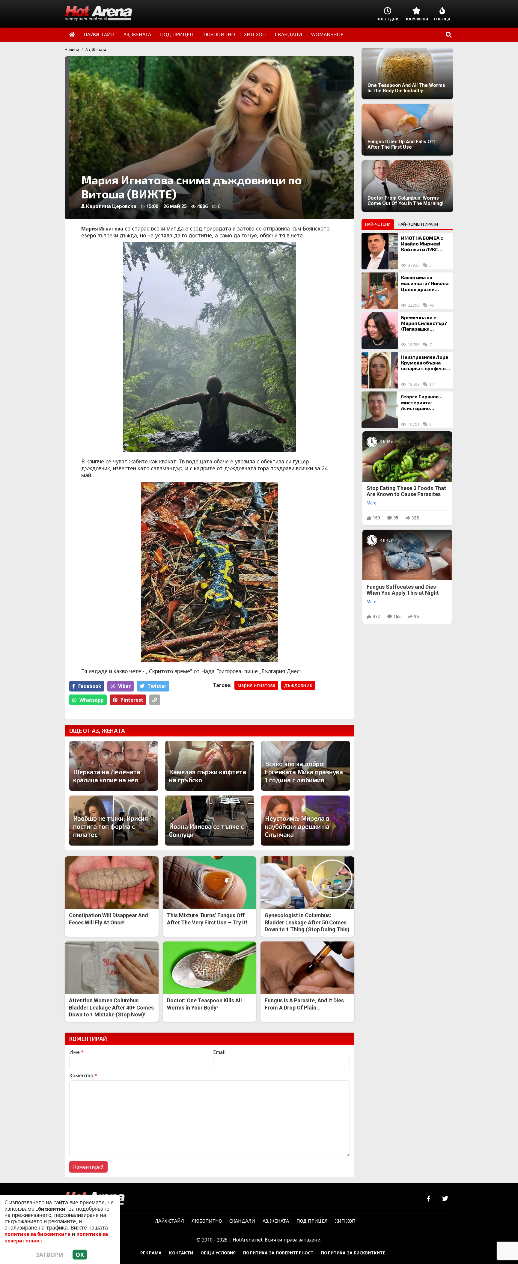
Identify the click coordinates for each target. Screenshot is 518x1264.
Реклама (151, 1253)
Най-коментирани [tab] (418, 224)
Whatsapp (91, 700)
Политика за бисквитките (353, 1253)
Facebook (89, 686)
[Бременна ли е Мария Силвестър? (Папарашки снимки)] (380, 330)
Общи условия (218, 1253)
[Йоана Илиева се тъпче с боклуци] (209, 820)
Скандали (242, 1221)
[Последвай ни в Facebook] (428, 1199)
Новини (72, 49)
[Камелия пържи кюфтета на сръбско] (209, 766)
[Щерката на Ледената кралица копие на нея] (113, 766)
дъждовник (298, 685)
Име (76, 1052)
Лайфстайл (169, 1221)
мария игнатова (256, 685)
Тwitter (156, 686)
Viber (124, 686)
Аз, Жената (95, 49)
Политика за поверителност (278, 1253)
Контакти (181, 1253)
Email (219, 1052)
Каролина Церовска (111, 206)
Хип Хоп (345, 1221)
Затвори (50, 1255)
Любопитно (207, 1221)
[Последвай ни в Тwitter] (445, 1199)
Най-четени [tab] (378, 224)
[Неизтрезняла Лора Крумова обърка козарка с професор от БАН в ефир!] (380, 370)
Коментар (83, 1075)
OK (80, 1255)
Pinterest (132, 700)
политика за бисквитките (37, 1234)
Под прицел (312, 1221)
